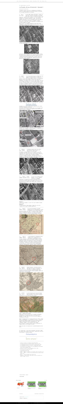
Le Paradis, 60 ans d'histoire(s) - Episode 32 (42, 388)
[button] (20, 1)
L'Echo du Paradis (21, 376)
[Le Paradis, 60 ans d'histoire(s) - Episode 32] (42, 384)
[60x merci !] (21, 384)
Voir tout (46, 380)
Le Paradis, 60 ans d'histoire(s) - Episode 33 (31, 388)
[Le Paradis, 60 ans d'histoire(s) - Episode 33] (31, 384)
